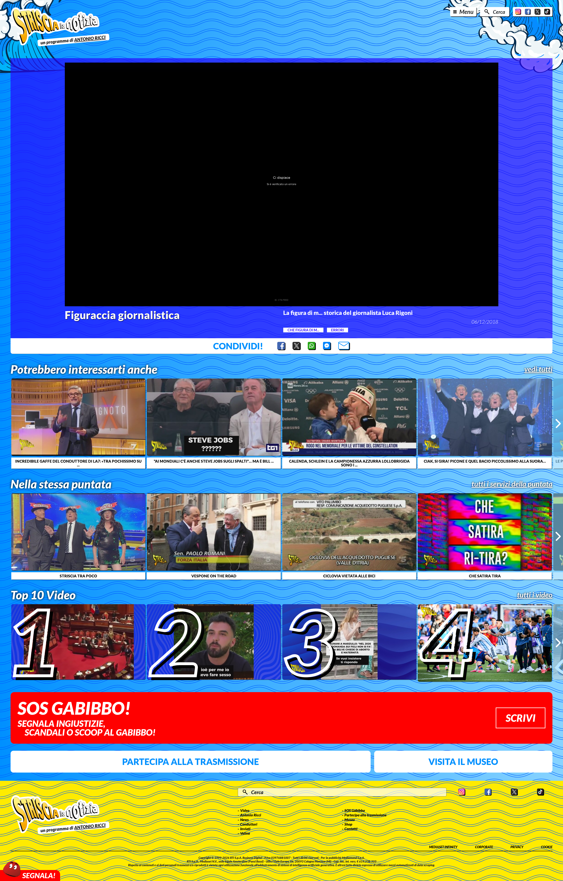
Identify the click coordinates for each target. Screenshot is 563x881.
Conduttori (248, 824)
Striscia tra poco (78, 576)
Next (558, 423)
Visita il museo (463, 761)
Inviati (245, 828)
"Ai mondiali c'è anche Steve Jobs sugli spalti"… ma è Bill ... (214, 461)
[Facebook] (528, 12)
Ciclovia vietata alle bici (349, 576)
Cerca (499, 12)
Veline (245, 833)
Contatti (350, 828)
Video (244, 810)
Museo (349, 819)
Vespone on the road (213, 576)
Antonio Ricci (250, 815)
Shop (348, 824)
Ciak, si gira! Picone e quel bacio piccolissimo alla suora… (485, 461)
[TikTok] (547, 12)
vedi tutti (538, 369)
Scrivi (520, 718)
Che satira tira (485, 576)
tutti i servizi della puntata (512, 484)
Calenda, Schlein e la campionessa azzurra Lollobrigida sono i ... (349, 463)
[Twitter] (537, 12)
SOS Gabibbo (354, 810)
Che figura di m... (303, 330)
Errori (337, 330)
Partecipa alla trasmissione (190, 761)
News (244, 819)
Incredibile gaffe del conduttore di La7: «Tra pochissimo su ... (78, 463)
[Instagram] (518, 12)
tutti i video (534, 594)
